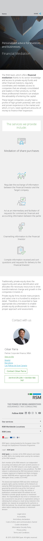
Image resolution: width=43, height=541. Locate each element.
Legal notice (21, 514)
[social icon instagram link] (32, 413)
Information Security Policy (21, 527)
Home (4, 14)
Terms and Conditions (21, 532)
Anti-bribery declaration (21, 519)
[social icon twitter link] (36, 413)
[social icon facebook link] (29, 413)
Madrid (7, 360)
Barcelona (9, 363)
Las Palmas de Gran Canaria (16, 365)
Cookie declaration (21, 525)
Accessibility (21, 517)
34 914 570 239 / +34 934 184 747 (22, 379)
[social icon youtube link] (39, 413)
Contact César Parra (16, 371)
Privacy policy (21, 530)
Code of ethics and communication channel (21, 522)
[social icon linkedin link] (25, 413)
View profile (9, 357)
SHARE (36, 14)
